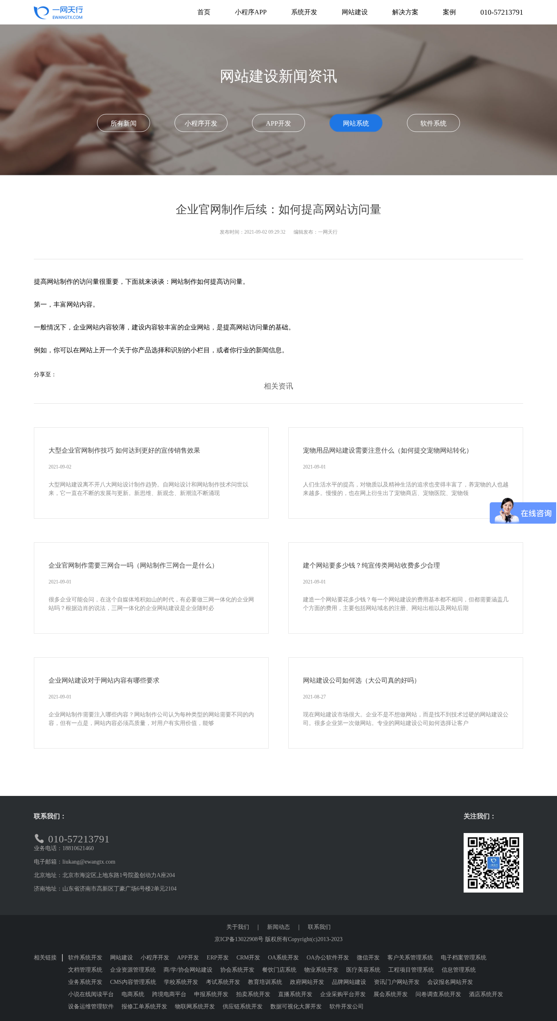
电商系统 (133, 994)
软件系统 (433, 122)
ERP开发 (218, 958)
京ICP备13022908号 (238, 939)
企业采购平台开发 (343, 994)
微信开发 (368, 958)
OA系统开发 (283, 958)
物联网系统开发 (195, 1006)
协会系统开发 (237, 970)
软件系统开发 (85, 958)
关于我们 (237, 927)
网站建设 (121, 958)
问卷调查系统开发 (438, 994)
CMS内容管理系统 (133, 982)
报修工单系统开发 (144, 1006)
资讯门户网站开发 (397, 982)
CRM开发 (248, 958)
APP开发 (278, 122)
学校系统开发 (181, 982)
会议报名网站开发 (450, 982)
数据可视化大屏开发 (296, 1006)
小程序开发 (201, 122)
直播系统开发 (295, 994)
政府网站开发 (307, 982)
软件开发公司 (346, 1006)
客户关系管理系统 (410, 958)
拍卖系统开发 (253, 994)
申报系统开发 (211, 994)
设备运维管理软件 (91, 1006)
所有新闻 (124, 122)
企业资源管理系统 (133, 970)
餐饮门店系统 (279, 970)
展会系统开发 (391, 994)
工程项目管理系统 (411, 970)
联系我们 (319, 927)
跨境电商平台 (169, 994)
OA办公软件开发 (328, 958)
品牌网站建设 (349, 982)
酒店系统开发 (486, 994)
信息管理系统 (459, 970)
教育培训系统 (265, 982)
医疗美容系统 (363, 970)
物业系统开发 (321, 970)
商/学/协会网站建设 (188, 970)
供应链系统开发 (243, 1006)
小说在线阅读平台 (91, 994)
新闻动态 (278, 927)
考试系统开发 (223, 982)
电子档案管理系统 (463, 958)
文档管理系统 (85, 970)
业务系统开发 (85, 982)
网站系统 (356, 122)
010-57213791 (501, 12)
